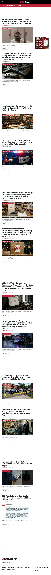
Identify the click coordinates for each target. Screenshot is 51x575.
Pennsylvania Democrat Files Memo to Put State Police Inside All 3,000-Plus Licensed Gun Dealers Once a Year (17, 412)
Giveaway (3, 569)
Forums (17, 567)
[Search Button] (48, 2)
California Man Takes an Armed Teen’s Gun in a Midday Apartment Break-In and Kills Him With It (16, 377)
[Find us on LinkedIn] (44, 567)
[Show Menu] (2, 2)
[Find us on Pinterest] (35, 570)
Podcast (21, 567)
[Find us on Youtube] (35, 567)
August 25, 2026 (10, 467)
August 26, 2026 (10, 417)
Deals (29, 567)
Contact (13, 569)
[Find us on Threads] (37, 570)
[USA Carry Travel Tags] (42, 42)
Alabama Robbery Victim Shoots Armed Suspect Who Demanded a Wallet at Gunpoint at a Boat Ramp (16, 21)
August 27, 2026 (10, 292)
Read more (5, 48)
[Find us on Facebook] (37, 567)
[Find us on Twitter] (42, 567)
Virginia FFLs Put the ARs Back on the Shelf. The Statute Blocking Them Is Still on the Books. (17, 108)
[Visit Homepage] (25, 2)
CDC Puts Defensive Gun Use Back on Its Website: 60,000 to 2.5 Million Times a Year (16, 498)
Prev (4, 548)
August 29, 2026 (10, 61)
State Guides (4, 567)
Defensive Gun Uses (7, 28)
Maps (9, 567)
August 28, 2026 (10, 147)
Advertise (8, 569)
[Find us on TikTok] (47, 567)
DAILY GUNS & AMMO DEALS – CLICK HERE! (12, 5)
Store (26, 567)
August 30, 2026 (10, 25)
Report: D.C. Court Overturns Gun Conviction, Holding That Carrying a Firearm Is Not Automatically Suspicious (17, 143)
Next (8, 548)
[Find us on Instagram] (40, 567)
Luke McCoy (5, 25)
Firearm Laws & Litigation (8, 64)
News (4, 505)
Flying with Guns (6, 471)
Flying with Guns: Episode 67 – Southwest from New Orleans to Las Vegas (17, 464)
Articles (12, 567)
